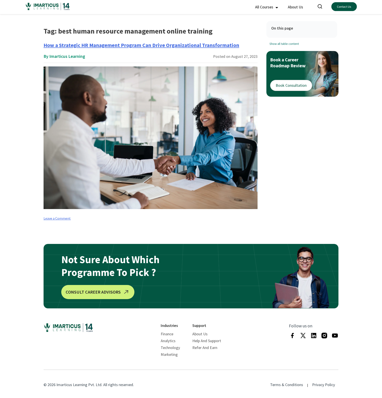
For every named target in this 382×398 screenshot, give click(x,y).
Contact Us (344, 7)
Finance (167, 333)
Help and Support (206, 340)
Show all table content (284, 44)
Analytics (168, 340)
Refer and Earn (204, 347)
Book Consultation (291, 85)
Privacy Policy (323, 384)
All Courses (264, 6)
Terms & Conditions (286, 384)
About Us (295, 6)
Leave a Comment (57, 218)
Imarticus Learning (67, 56)
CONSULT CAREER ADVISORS (93, 292)
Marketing (169, 354)
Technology (170, 347)
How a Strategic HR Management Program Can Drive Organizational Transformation (141, 45)
